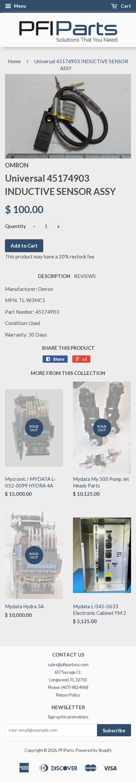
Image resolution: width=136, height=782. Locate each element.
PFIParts (66, 750)
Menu (19, 6)
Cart (125, 6)
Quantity (15, 226)
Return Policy (68, 695)
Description (54, 276)
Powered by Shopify (94, 750)
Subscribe (114, 730)
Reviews (85, 276)
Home (14, 61)
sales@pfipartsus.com (68, 664)
